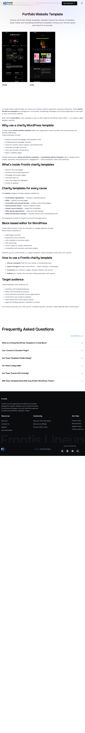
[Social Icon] (62, 451)
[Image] (8, 3)
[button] (42, 343)
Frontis (36, 449)
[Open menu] (82, 3)
